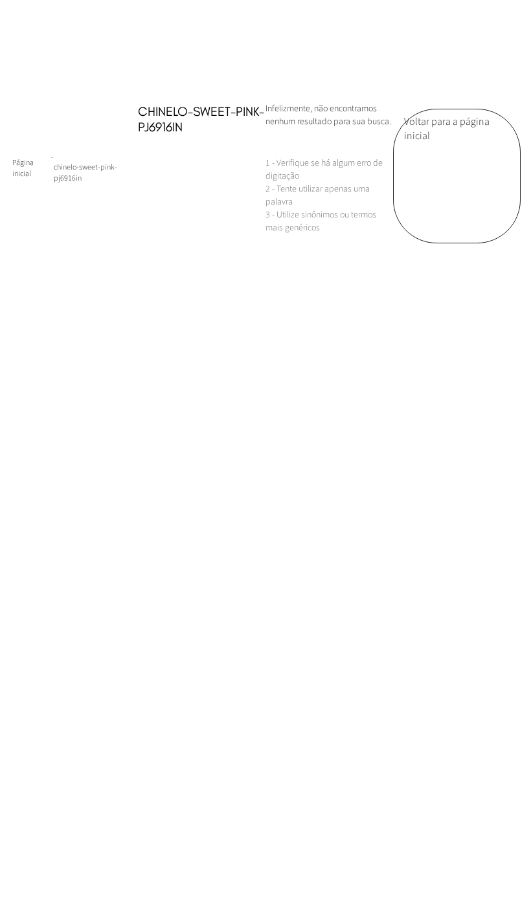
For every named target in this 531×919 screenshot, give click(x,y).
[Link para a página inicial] (31, 168)
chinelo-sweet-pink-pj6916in (85, 173)
